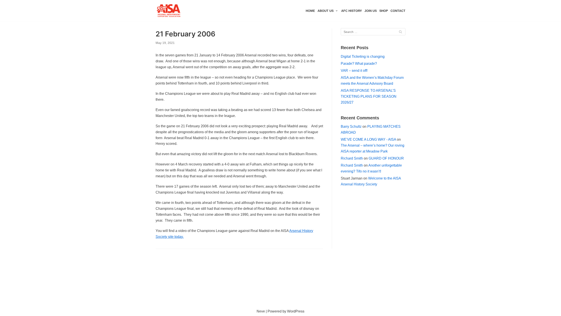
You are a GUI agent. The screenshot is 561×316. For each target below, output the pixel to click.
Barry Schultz (351, 126)
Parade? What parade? (359, 63)
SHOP (383, 11)
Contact (398, 11)
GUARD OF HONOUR (386, 158)
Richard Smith (352, 158)
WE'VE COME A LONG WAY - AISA (368, 139)
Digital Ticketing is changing (363, 56)
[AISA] (169, 11)
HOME (310, 11)
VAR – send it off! (354, 70)
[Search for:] (373, 32)
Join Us (370, 11)
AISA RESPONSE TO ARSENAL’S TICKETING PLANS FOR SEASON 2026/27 (368, 96)
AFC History (351, 11)
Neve (261, 311)
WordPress (295, 311)
